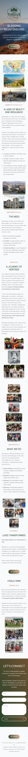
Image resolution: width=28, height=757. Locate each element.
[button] (14, 46)
